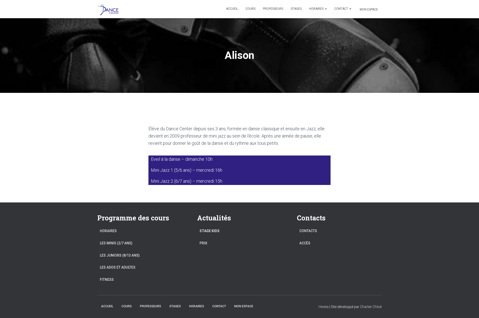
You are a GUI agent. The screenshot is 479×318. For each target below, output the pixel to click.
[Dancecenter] (108, 9)
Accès (304, 243)
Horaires (316, 8)
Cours (250, 8)
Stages (296, 8)
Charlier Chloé (371, 307)
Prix (203, 243)
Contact (341, 8)
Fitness (107, 280)
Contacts (308, 231)
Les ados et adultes (117, 267)
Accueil (232, 8)
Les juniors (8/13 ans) (120, 255)
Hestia (324, 307)
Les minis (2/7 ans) (116, 243)
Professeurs (273, 8)
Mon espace (369, 9)
